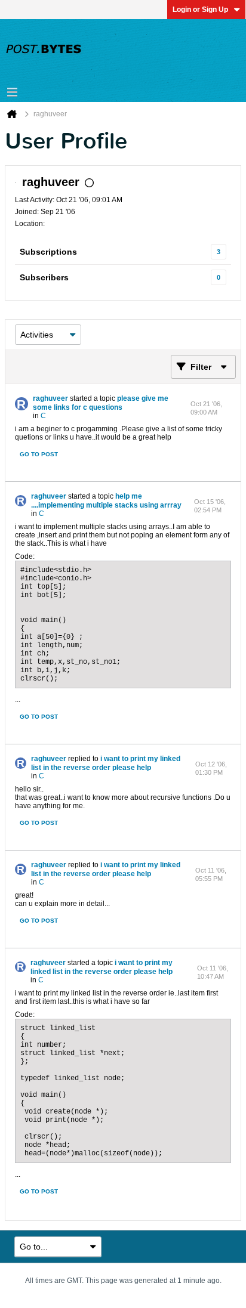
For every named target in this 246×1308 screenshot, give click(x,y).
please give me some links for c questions (100, 403)
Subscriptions (48, 251)
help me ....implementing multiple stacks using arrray (106, 500)
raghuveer (50, 398)
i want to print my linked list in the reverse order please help (105, 763)
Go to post (39, 454)
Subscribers (44, 277)
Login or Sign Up (200, 9)
